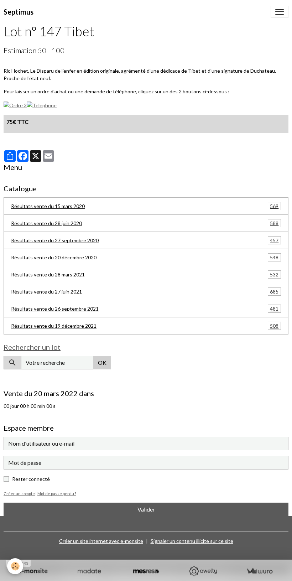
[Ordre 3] (15, 105)
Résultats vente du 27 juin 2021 (144, 292)
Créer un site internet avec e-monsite (101, 541)
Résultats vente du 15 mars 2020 (144, 206)
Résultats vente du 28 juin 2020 (144, 223)
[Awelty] (202, 571)
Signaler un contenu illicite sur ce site (192, 541)
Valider (146, 509)
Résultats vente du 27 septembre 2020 (144, 240)
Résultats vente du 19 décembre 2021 (144, 326)
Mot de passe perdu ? (56, 493)
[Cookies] (15, 566)
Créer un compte (19, 493)
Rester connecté (31, 479)
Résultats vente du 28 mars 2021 (144, 274)
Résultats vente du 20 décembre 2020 (144, 257)
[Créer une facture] (259, 571)
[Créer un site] (32, 571)
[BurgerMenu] (279, 12)
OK (102, 362)
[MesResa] (145, 571)
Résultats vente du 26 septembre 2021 (144, 309)
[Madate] (89, 571)
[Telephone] (42, 105)
